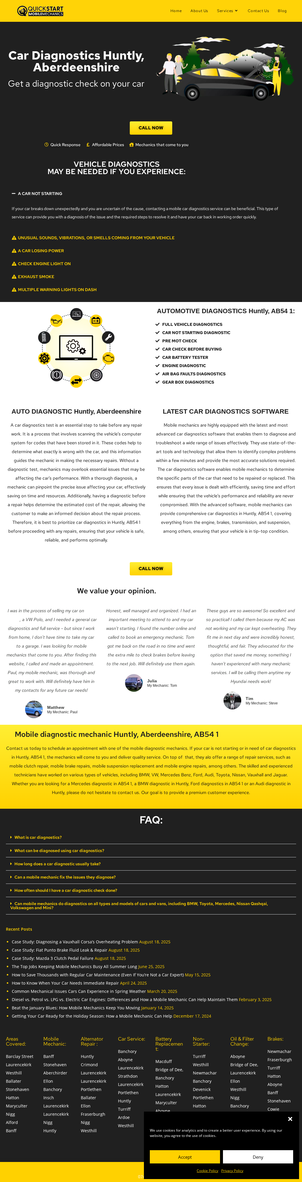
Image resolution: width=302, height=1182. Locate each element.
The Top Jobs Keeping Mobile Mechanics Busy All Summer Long (74, 966)
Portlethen (91, 1089)
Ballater (13, 1081)
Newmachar (205, 1073)
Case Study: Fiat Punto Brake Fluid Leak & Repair (59, 950)
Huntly (49, 1130)
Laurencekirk (18, 1064)
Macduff (163, 1061)
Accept (185, 1157)
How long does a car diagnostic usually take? (57, 863)
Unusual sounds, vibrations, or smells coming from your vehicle (96, 237)
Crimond (89, 1064)
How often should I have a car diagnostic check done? (65, 890)
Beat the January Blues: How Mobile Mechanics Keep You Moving (76, 1008)
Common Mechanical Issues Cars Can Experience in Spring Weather (79, 991)
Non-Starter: (201, 1041)
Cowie (273, 1109)
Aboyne (125, 1059)
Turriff (124, 1109)
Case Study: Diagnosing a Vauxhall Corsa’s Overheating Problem (75, 942)
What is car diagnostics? (38, 837)
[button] (290, 1119)
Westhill (14, 1073)
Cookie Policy (207, 1170)
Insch (48, 1097)
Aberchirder (55, 1073)
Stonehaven (17, 1089)
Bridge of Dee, (169, 1069)
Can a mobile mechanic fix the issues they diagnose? (65, 877)
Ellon (48, 1081)
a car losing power (41, 250)
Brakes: (275, 1039)
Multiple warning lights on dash (57, 289)
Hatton (12, 1097)
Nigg (10, 1114)
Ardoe (124, 1117)
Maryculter (16, 1106)
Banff (11, 1130)
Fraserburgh (93, 1114)
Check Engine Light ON (44, 263)
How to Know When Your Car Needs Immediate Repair (65, 983)
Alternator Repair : (92, 1041)
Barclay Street (19, 1056)
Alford (12, 1122)
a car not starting (40, 193)
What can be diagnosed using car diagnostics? (59, 850)
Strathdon (128, 1076)
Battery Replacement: (169, 1044)
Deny (258, 1157)
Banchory (52, 1089)
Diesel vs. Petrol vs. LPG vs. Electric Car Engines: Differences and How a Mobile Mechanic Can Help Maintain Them (125, 999)
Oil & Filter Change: (242, 1041)
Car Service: (131, 1039)
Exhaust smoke (36, 276)
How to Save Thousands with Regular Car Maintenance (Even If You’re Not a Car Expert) (98, 975)
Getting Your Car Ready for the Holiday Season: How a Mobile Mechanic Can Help (92, 1016)
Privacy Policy (232, 1170)
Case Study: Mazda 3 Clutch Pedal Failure (52, 958)
